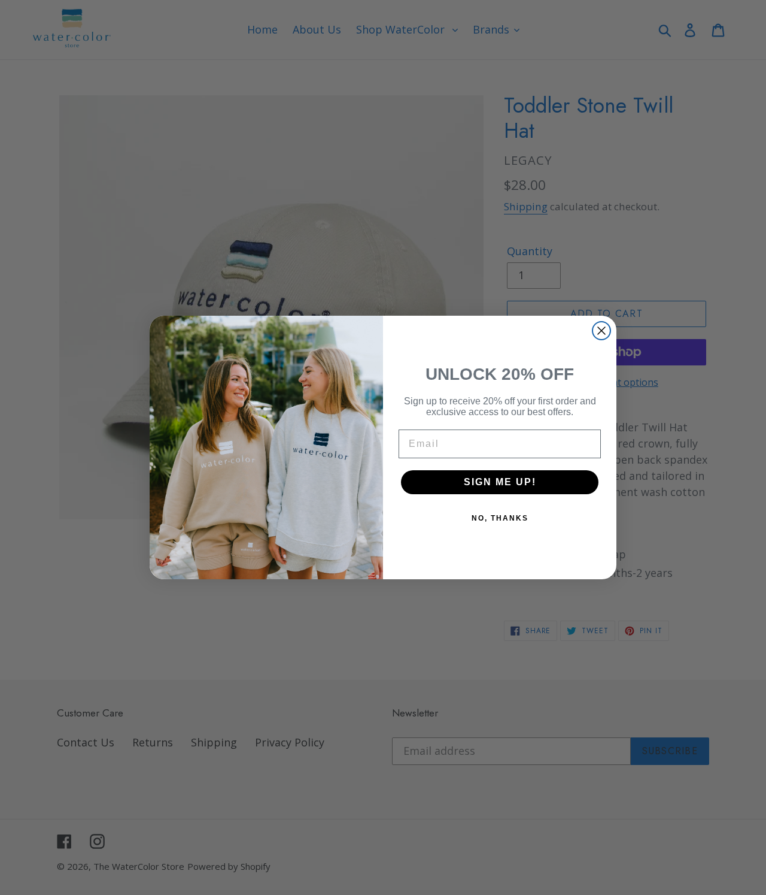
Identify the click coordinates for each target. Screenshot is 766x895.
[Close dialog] (601, 331)
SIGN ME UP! (500, 482)
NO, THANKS (500, 518)
